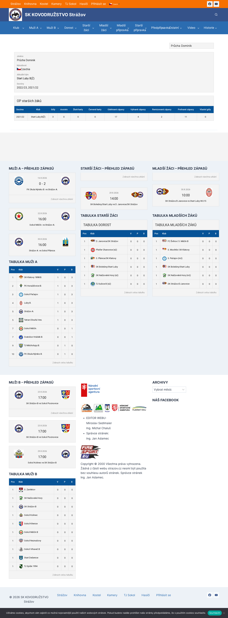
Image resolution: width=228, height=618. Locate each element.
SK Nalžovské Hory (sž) (107, 275)
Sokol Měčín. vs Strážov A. (42, 225)
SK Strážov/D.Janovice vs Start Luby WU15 (185, 201)
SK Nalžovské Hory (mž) (179, 275)
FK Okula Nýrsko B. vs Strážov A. (42, 189)
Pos (13, 270)
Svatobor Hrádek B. (33, 337)
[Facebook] (210, 4)
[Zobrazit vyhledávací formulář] (216, 15)
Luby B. (27, 303)
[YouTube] (216, 4)
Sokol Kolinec (31, 515)
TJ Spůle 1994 (30, 566)
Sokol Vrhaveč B (32, 549)
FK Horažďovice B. (33, 286)
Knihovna (30, 4)
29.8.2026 (114, 193)
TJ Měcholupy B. (32, 345)
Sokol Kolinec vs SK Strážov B (42, 462)
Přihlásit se (98, 4)
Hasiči (84, 4)
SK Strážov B (30, 506)
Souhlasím (214, 612)
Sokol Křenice (31, 523)
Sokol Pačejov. (31, 294)
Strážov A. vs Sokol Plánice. (42, 250)
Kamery (56, 4)
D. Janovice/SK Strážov (107, 241)
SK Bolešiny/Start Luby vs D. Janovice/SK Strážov (114, 204)
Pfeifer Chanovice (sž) (106, 249)
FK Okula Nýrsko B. (33, 354)
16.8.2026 (42, 178)
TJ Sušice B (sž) (103, 284)
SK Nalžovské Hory (33, 498)
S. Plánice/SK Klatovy (106, 258)
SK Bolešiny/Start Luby (107, 267)
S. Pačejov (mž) (175, 258)
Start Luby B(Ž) (25, 78)
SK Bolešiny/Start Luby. (179, 267)
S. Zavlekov (29, 489)
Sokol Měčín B (31, 532)
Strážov (16, 4)
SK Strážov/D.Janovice (178, 284)
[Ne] (223, 613)
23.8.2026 (42, 392)
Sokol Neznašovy (32, 540)
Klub (21, 270)
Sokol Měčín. (30, 328)
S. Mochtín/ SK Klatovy (178, 249)
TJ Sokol (70, 4)
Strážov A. (29, 311)
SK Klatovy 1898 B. (33, 277)
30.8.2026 (42, 239)
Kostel (44, 4)
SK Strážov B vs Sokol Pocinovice (42, 403)
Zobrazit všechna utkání (62, 199)
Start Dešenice (31, 557)
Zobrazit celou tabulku (62, 363)
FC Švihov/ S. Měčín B (178, 241)
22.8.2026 (42, 213)
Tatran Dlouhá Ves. (33, 320)
